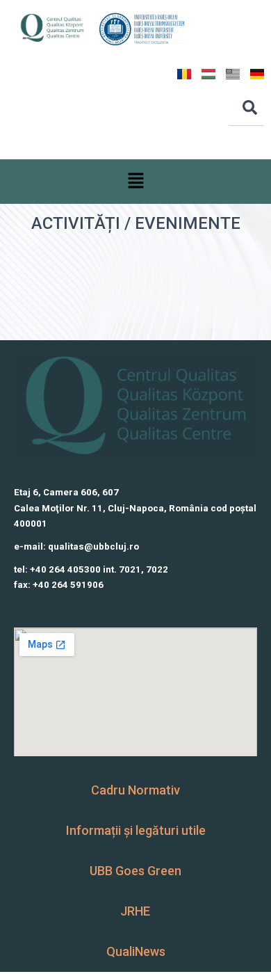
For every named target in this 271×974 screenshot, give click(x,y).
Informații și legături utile (136, 830)
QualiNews (135, 951)
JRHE (135, 911)
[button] (135, 181)
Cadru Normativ (135, 790)
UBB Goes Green (135, 870)
